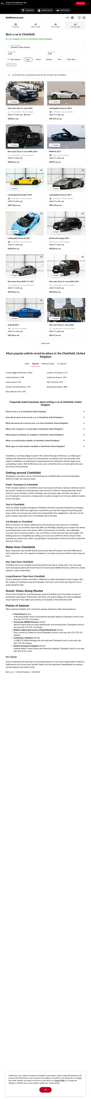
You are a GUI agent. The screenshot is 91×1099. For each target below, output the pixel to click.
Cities (27, 363)
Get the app (80, 3)
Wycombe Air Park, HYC (16, 391)
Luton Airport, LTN (13, 382)
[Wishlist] (79, 17)
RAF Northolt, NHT (55, 382)
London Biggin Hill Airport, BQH (19, 372)
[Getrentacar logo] (14, 17)
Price (59, 59)
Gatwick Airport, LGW (15, 377)
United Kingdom (23, 672)
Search (11, 64)
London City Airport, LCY (57, 372)
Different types (48, 363)
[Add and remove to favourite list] (41, 83)
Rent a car (10, 672)
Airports (35, 363)
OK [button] (45, 1089)
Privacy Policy (60, 1080)
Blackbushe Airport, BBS (57, 387)
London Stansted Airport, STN (18, 387)
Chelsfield (36, 672)
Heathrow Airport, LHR (56, 377)
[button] (67, 17)
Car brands (61, 363)
